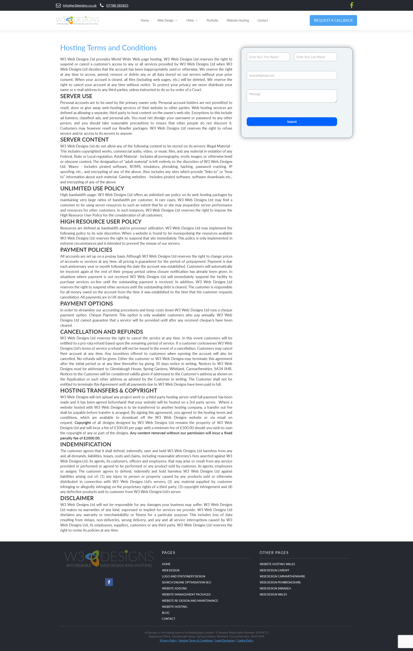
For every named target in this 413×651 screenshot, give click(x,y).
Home (145, 20)
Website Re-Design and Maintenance (190, 600)
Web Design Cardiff (274, 570)
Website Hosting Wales (277, 564)
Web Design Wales (273, 594)
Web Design (165, 20)
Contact (262, 20)
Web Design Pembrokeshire (280, 582)
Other (190, 20)
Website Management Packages (186, 594)
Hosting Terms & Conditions (196, 640)
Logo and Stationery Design (183, 576)
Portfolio (212, 20)
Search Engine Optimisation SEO (186, 582)
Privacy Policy (168, 640)
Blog (166, 613)
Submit (292, 121)
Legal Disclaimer (225, 640)
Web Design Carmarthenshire (282, 576)
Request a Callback (333, 20)
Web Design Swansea (275, 588)
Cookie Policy (245, 640)
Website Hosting (238, 20)
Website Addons (174, 588)
